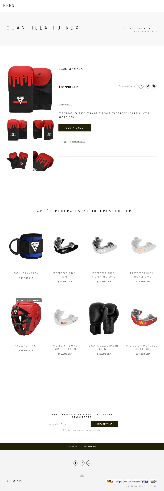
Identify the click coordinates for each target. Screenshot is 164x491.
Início (127, 28)
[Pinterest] (154, 86)
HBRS (9, 5)
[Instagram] (82, 463)
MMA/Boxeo (145, 28)
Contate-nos (74, 127)
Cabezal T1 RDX (26, 345)
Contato (72, 446)
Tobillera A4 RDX (26, 273)
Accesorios (90, 446)
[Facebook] (141, 86)
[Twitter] (148, 86)
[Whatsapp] (89, 463)
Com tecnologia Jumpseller (141, 486)
